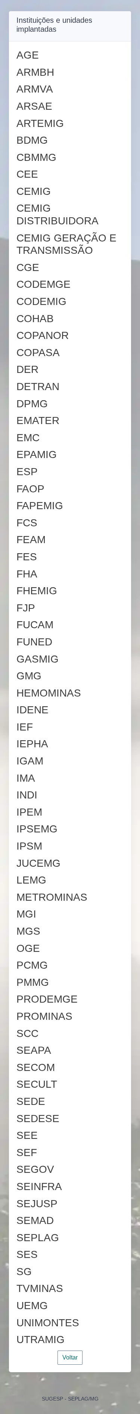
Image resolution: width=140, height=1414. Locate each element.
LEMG (31, 880)
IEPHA (32, 744)
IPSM (29, 846)
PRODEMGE (47, 999)
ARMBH (35, 72)
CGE (27, 267)
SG (24, 1271)
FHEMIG (36, 591)
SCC (27, 1033)
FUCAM (34, 624)
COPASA (38, 352)
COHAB (35, 318)
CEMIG (33, 191)
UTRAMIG (40, 1339)
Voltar (70, 1357)
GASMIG (37, 659)
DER (27, 369)
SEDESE (37, 1118)
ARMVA (34, 89)
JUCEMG (38, 863)
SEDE (30, 1101)
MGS (28, 931)
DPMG (32, 403)
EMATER (37, 420)
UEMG (32, 1305)
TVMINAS (39, 1288)
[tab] (70, 55)
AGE (27, 55)
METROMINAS (51, 897)
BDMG (32, 140)
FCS (26, 523)
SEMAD (35, 1220)
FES (26, 557)
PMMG (32, 982)
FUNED (34, 642)
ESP (27, 471)
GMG (28, 676)
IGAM (29, 761)
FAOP (30, 489)
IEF (24, 727)
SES (27, 1254)
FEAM (31, 539)
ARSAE (34, 106)
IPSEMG (36, 829)
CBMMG (36, 157)
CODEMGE (43, 284)
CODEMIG (41, 301)
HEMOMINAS (48, 693)
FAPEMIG (39, 505)
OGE (28, 948)
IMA (25, 778)
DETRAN (37, 386)
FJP (25, 608)
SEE (27, 1135)
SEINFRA (39, 1186)
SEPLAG (37, 1237)
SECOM (35, 1067)
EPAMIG (36, 454)
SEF (26, 1152)
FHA (26, 574)
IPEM (29, 812)
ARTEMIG (40, 123)
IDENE (32, 710)
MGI (26, 914)
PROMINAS (44, 1016)
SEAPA (33, 1050)
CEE (27, 174)
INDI (26, 795)
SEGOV (35, 1169)
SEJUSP (36, 1203)
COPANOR (42, 335)
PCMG (32, 965)
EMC (28, 437)
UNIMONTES (47, 1323)
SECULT (36, 1084)
